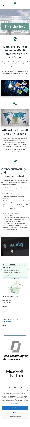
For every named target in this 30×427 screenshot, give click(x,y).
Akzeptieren (15, 408)
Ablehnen (15, 412)
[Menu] (15, 3)
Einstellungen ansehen (15, 416)
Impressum (22, 422)
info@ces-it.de (10, 321)
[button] (27, 390)
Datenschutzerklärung (14, 422)
